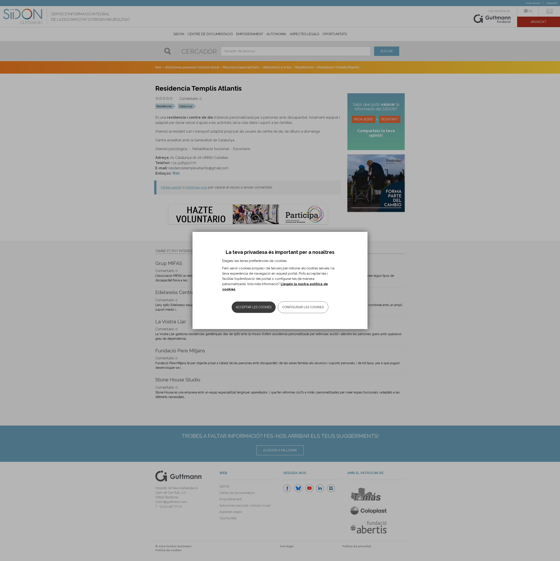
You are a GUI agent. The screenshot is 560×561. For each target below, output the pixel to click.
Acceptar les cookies (253, 307)
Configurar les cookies (303, 307)
